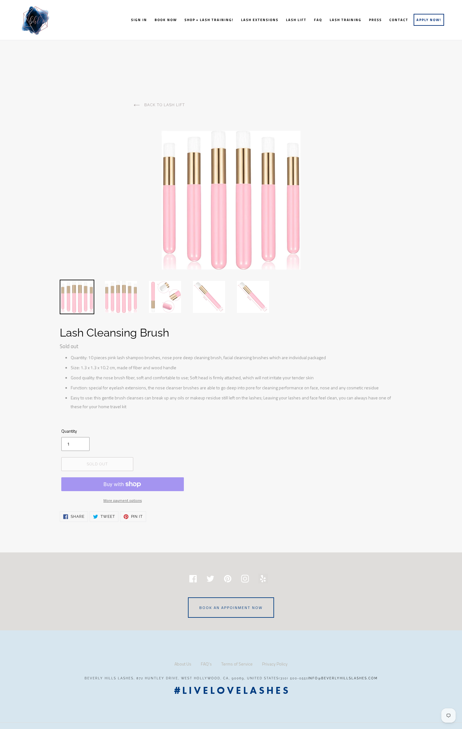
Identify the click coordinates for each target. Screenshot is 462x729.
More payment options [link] (122, 500)
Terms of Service (237, 663)
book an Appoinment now (231, 608)
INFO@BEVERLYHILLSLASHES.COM (343, 678)
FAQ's (206, 663)
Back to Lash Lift (163, 105)
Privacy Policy (275, 663)
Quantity (69, 431)
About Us (182, 663)
